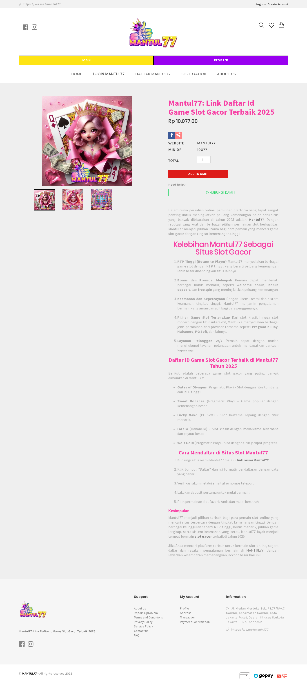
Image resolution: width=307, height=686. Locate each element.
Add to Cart (198, 174)
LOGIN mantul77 (109, 74)
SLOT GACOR (194, 74)
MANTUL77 (254, 550)
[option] (87, 141)
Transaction (188, 617)
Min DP (175, 149)
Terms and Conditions (148, 617)
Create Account (278, 4)
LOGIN (86, 60)
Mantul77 (256, 219)
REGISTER (221, 60)
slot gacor (203, 536)
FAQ (136, 635)
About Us (140, 608)
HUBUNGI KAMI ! (222, 192)
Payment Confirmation (195, 622)
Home (76, 74)
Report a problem (146, 613)
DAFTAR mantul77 (153, 74)
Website (176, 143)
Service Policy (143, 626)
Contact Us (141, 631)
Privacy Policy (143, 622)
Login (260, 4)
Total (173, 160)
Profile (184, 608)
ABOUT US (226, 74)
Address (185, 613)
